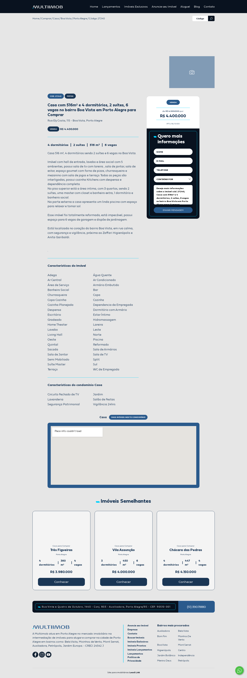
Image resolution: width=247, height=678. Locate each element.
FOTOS (70, 96)
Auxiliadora (163, 631)
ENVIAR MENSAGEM (173, 210)
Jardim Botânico (166, 655)
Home (94, 6)
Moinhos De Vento (184, 638)
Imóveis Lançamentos (140, 649)
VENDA (173, 102)
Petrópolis (183, 660)
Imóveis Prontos (137, 645)
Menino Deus (164, 660)
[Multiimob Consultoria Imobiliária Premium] (47, 7)
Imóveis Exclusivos (136, 6)
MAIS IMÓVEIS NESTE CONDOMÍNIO (128, 417)
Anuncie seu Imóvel (164, 6)
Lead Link (134, 672)
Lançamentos (111, 6)
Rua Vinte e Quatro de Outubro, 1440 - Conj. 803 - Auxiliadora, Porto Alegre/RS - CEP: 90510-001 (106, 606)
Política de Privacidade (134, 659)
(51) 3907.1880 (196, 607)
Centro (182, 650)
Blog (197, 6)
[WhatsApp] (239, 670)
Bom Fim (162, 636)
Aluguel (185, 6)
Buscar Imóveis (136, 637)
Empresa (132, 629)
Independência (186, 655)
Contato (209, 6)
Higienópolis (164, 650)
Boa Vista (162, 644)
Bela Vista (183, 631)
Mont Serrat (184, 644)
